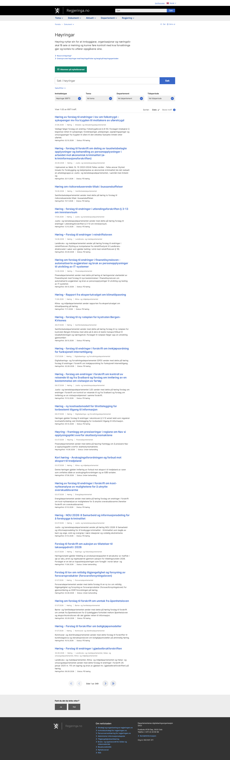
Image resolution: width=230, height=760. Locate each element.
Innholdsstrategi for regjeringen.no (112, 730)
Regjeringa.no (78, 10)
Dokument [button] (73, 18)
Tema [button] (58, 18)
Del (163, 24)
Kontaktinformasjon (148, 736)
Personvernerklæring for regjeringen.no (114, 733)
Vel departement (125, 98)
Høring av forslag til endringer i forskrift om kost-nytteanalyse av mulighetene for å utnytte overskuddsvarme (86, 487)
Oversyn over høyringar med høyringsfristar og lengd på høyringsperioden (87, 58)
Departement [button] (108, 18)
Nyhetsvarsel (103, 750)
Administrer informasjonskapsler (111, 736)
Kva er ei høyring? (64, 56)
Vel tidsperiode (155, 98)
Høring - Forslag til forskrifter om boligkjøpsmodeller (88, 626)
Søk (171, 10)
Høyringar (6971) (63, 98)
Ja (61, 707)
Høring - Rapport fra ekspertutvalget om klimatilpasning (90, 294)
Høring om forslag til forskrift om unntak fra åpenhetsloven (92, 600)
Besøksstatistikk (104, 747)
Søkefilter (59, 88)
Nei (74, 707)
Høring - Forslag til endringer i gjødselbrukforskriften (88, 648)
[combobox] (141, 10)
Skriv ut (172, 24)
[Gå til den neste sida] (105, 683)
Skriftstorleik (160, 3)
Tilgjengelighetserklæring (108, 739)
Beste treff (168, 110)
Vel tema (90, 98)
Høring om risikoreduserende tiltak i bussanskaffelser (89, 186)
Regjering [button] (127, 18)
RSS (99, 753)
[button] (69, 24)
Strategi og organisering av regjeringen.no (115, 728)
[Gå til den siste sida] (113, 683)
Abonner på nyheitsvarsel (72, 69)
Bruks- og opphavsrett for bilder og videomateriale (112, 743)
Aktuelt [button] (90, 18)
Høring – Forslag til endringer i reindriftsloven (83, 234)
